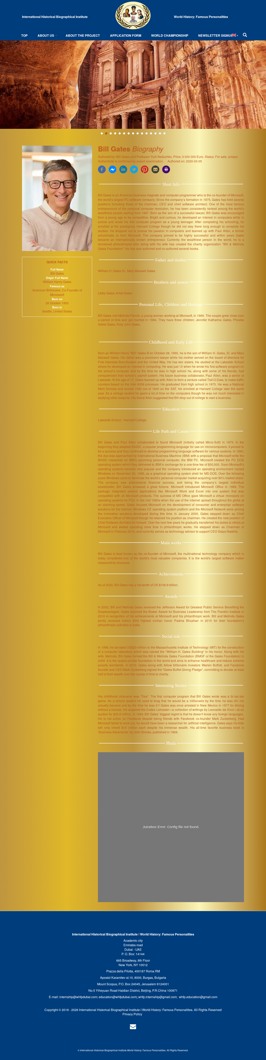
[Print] (166, 169)
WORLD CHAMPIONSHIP (169, 35)
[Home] (133, 15)
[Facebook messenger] (112, 169)
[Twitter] (134, 169)
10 (142, 133)
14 (160, 133)
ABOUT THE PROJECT (83, 35)
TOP (24, 35)
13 (155, 133)
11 (146, 133)
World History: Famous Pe (141, 1050)
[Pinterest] (145, 169)
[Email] (155, 169)
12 (151, 133)
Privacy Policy (132, 1014)
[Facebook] (102, 169)
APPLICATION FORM (125, 35)
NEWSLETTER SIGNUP (215, 35)
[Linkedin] (123, 169)
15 (164, 133)
